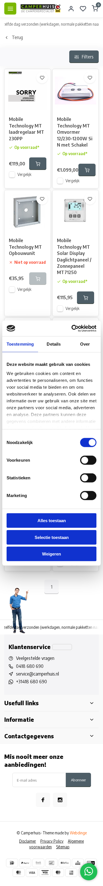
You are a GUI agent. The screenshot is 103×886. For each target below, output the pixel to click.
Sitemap (63, 846)
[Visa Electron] (45, 872)
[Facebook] (43, 800)
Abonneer (78, 779)
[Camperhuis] (41, 8)
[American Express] (71, 872)
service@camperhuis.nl (37, 674)
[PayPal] (25, 863)
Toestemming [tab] (20, 344)
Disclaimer (27, 841)
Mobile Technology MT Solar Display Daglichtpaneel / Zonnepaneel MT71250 (74, 256)
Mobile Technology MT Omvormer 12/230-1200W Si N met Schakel (74, 132)
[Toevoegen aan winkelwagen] (37, 163)
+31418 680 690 (31, 681)
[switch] (88, 460)
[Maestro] (58, 872)
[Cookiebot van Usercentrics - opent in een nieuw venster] (72, 328)
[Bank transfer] (38, 863)
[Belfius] (65, 863)
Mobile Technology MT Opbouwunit (25, 247)
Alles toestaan (51, 520)
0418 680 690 (29, 666)
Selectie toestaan (52, 537)
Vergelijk (24, 174)
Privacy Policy (52, 841)
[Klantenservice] (62, 647)
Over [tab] (85, 344)
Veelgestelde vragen (35, 658)
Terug (17, 37)
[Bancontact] (51, 863)
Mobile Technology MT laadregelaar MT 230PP (26, 128)
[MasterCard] (19, 872)
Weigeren (51, 554)
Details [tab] (54, 344)
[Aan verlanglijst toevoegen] (42, 77)
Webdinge (78, 832)
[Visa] (32, 872)
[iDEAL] (12, 863)
